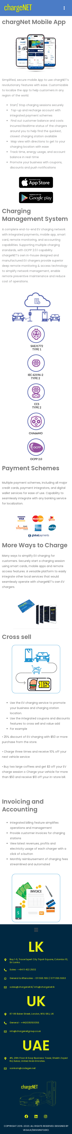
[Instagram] (45, 1116)
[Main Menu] (64, 8)
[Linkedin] (36, 1116)
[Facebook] (26, 1116)
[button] (36, 930)
